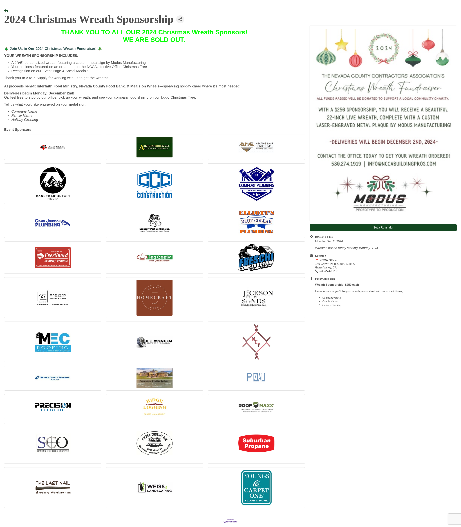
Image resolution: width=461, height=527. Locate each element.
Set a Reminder (383, 227)
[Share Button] (180, 19)
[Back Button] (6, 11)
